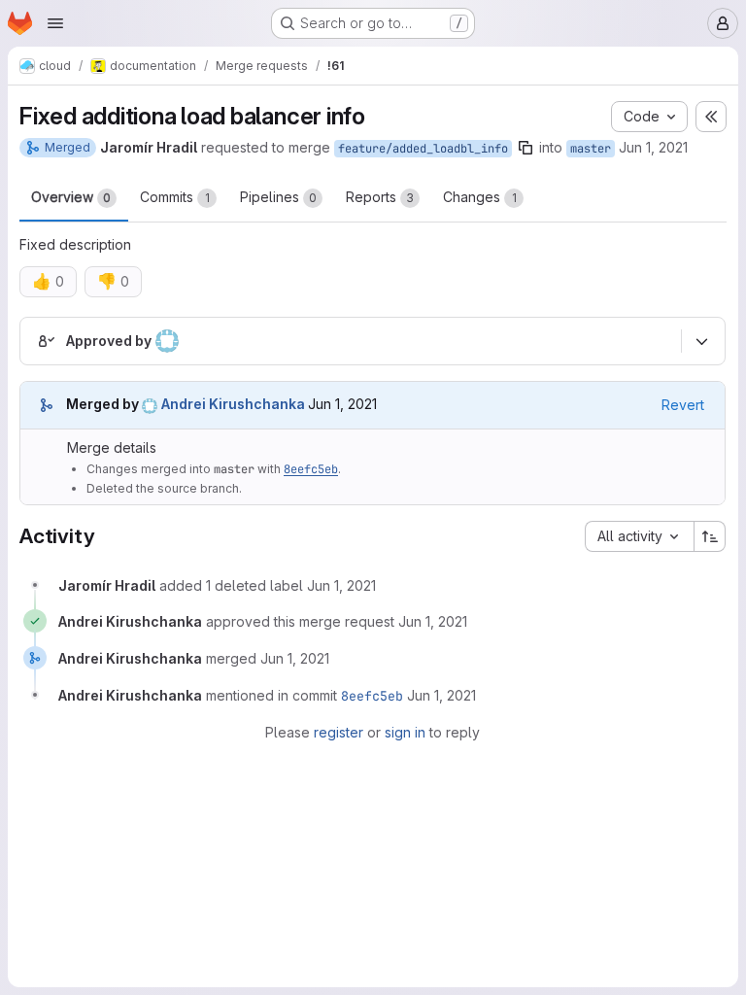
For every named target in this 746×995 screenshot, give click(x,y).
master (590, 148)
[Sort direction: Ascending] (710, 536)
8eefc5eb (311, 469)
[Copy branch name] (525, 147)
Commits (175, 197)
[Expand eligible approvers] (701, 341)
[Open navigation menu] (55, 23)
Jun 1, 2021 (653, 147)
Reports (380, 197)
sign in (405, 732)
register (338, 732)
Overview (71, 197)
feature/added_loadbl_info (423, 148)
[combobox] (639, 536)
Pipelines (278, 197)
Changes (480, 197)
